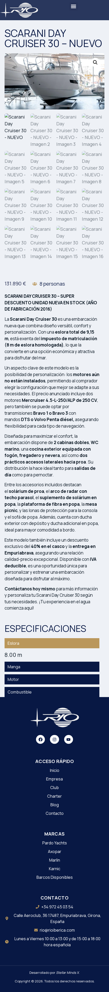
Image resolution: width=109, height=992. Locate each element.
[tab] (52, 643)
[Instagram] (54, 739)
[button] (73, 6)
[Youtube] (68, 739)
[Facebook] (40, 739)
